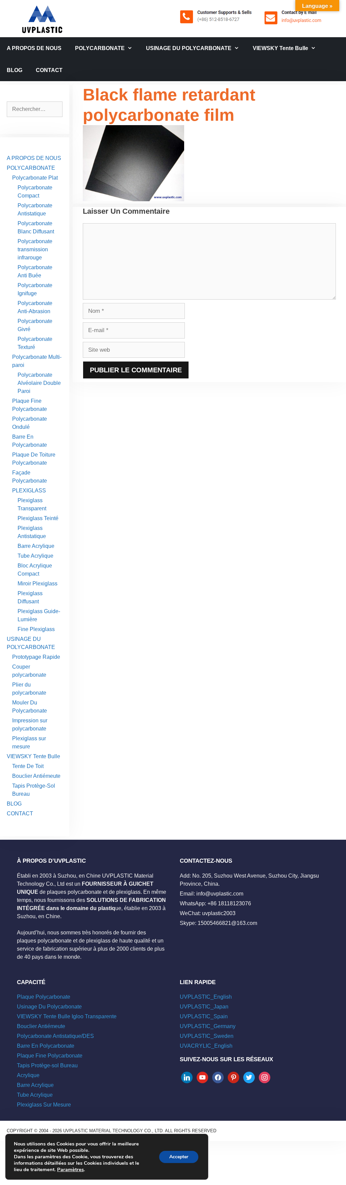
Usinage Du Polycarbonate (49, 1006)
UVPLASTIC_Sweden (206, 1036)
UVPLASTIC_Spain (204, 1016)
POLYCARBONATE (100, 48)
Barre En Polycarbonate (45, 1046)
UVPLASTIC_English (206, 997)
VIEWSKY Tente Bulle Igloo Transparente (67, 1016)
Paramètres (70, 1169)
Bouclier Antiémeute (36, 776)
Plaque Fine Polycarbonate (49, 1056)
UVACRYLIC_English (206, 1046)
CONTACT (49, 70)
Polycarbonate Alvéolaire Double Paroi (39, 383)
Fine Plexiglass (36, 629)
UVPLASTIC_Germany (208, 1026)
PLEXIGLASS (29, 490)
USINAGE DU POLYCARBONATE (188, 48)
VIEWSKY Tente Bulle (280, 48)
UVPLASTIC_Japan (204, 1006)
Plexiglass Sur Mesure (44, 1105)
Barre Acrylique (36, 546)
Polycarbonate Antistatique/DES (55, 1036)
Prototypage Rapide (36, 657)
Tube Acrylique (35, 556)
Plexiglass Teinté (38, 518)
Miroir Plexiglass (37, 583)
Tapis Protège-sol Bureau (47, 1065)
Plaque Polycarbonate (43, 997)
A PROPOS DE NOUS (34, 48)
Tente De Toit (28, 766)
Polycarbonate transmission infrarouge (35, 249)
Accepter (178, 1157)
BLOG (14, 70)
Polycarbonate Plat (35, 178)
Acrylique (28, 1075)
